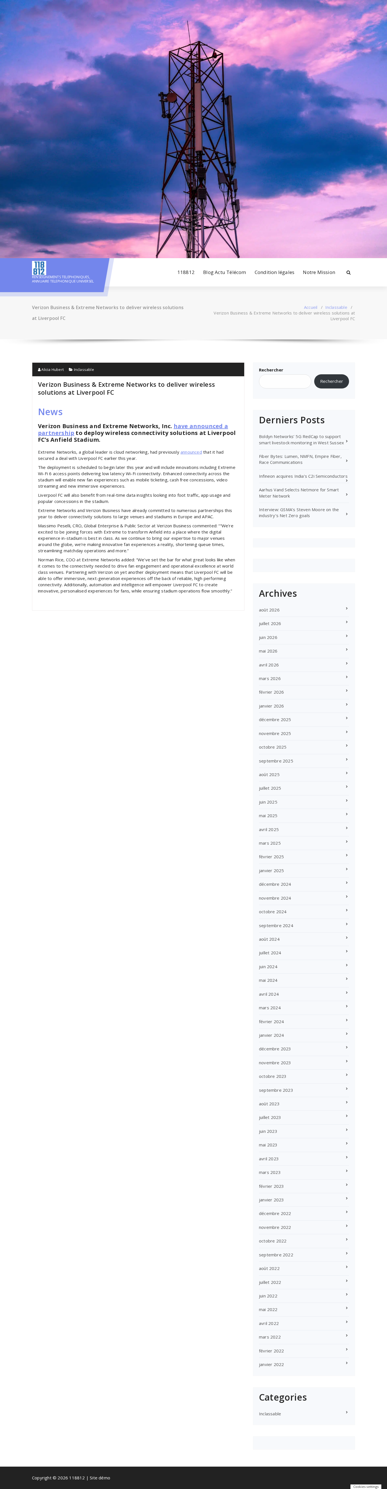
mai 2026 (268, 651)
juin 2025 (268, 802)
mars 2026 (270, 678)
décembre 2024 (275, 884)
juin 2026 (268, 637)
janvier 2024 (271, 1035)
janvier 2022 (271, 1364)
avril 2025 (269, 829)
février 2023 (271, 1186)
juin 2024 (268, 966)
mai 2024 (268, 980)
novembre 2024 (275, 898)
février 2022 (271, 1351)
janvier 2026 (271, 706)
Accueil (310, 307)
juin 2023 (268, 1131)
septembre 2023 (276, 1090)
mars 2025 (270, 843)
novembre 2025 (275, 733)
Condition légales (274, 272)
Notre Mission (319, 272)
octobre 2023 (272, 1076)
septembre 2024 (276, 925)
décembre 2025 (275, 719)
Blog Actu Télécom (224, 272)
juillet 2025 (270, 788)
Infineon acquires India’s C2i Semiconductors (303, 476)
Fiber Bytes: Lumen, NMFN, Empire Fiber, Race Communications (300, 459)
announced (191, 452)
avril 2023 (269, 1158)
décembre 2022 (275, 1213)
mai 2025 (268, 815)
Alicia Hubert (52, 369)
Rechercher (271, 370)
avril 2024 (269, 994)
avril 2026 (269, 665)
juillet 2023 (270, 1117)
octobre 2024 (272, 911)
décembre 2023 (275, 1049)
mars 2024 (270, 1007)
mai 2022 (268, 1309)
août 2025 (269, 774)
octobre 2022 (272, 1241)
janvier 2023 (271, 1200)
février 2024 (271, 1021)
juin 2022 (268, 1296)
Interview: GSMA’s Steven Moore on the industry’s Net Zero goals (299, 512)
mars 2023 (270, 1172)
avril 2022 (269, 1323)
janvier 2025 (271, 870)
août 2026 (269, 610)
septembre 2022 (276, 1255)
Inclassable (336, 307)
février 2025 (271, 856)
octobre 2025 (272, 747)
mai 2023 (268, 1145)
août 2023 (269, 1103)
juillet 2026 (270, 623)
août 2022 (269, 1268)
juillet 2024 (270, 952)
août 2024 (269, 939)
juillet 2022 (270, 1282)
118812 (186, 272)
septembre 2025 (276, 761)
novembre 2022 (275, 1227)
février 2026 (271, 692)
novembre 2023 (275, 1062)
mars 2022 (270, 1337)
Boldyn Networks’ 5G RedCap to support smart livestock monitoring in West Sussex (301, 439)
